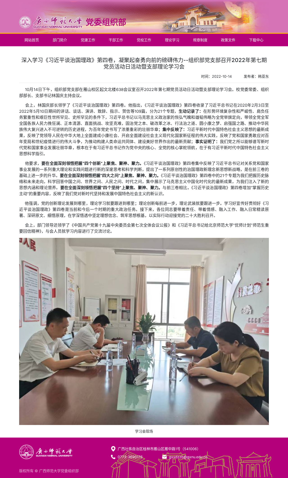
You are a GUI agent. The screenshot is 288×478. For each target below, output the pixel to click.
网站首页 (32, 40)
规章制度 (200, 40)
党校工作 (144, 40)
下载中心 (256, 40)
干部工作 (116, 40)
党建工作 (88, 40)
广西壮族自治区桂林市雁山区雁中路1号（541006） (159, 449)
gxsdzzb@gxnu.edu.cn (188, 457)
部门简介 (60, 40)
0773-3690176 (130, 457)
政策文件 (228, 40)
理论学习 (172, 40)
